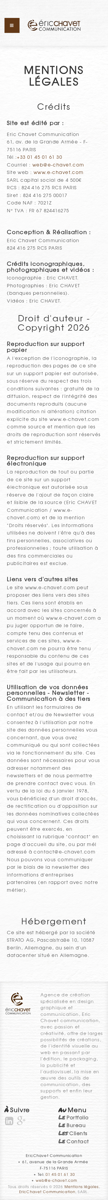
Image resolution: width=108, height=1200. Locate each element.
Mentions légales (81, 1186)
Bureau (72, 1125)
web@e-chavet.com (58, 164)
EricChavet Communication (47, 1191)
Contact (73, 1141)
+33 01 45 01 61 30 (39, 157)
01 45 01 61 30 (60, 1174)
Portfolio (73, 1117)
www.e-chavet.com (59, 172)
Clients (73, 1133)
